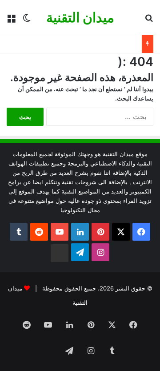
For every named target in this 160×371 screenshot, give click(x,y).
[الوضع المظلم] (26, 21)
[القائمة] (11, 21)
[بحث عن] (148, 21)
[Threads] (59, 253)
